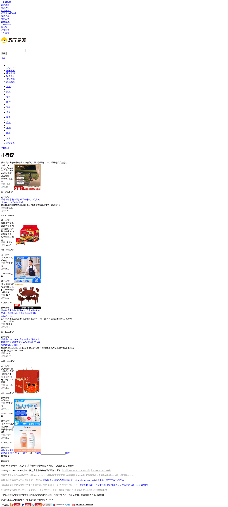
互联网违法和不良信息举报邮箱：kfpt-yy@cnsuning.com (68, 480)
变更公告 (84, 485)
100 (23, 453)
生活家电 (10, 79)
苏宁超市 (10, 68)
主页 (8, 86)
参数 (8, 97)
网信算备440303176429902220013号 (90, 490)
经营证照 (38, 480)
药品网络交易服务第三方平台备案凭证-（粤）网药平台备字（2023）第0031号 (37, 490)
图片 (8, 102)
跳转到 (38, 453)
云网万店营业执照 (97, 485)
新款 (8, 133)
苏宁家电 (10, 71)
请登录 (4, 13)
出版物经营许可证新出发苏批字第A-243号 (65, 475)
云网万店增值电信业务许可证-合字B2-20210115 (23, 475)
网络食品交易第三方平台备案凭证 (17, 480)
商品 (8, 92)
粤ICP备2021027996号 (101, 470)
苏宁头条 (10, 143)
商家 (8, 117)
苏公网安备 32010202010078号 (76, 470)
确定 (68, 453)
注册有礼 (12, 13)
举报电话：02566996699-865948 (109, 480)
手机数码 (10, 73)
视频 (8, 107)
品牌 (8, 122)
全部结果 (5, 148)
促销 (8, 138)
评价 (8, 112)
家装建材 (10, 76)
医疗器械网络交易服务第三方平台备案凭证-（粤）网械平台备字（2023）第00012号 (40, 485)
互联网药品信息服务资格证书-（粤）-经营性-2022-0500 (111, 475)
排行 (8, 128)
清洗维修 (10, 82)
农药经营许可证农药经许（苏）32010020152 (127, 485)
